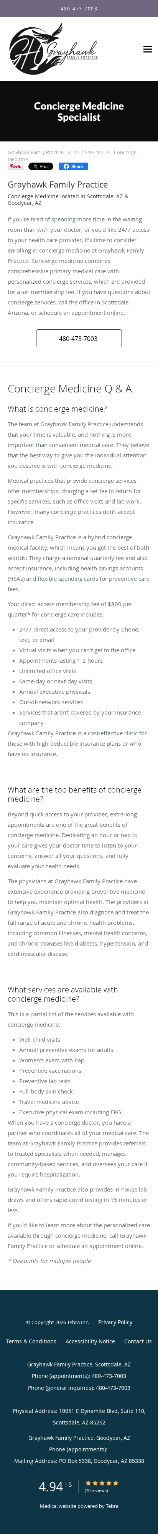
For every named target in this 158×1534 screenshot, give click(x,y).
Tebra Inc (77, 1322)
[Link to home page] (69, 49)
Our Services (89, 152)
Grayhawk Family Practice (36, 152)
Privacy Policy (115, 1322)
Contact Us (138, 1341)
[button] (79, 338)
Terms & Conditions (31, 1341)
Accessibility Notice (90, 1341)
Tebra (112, 1505)
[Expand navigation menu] (147, 49)
